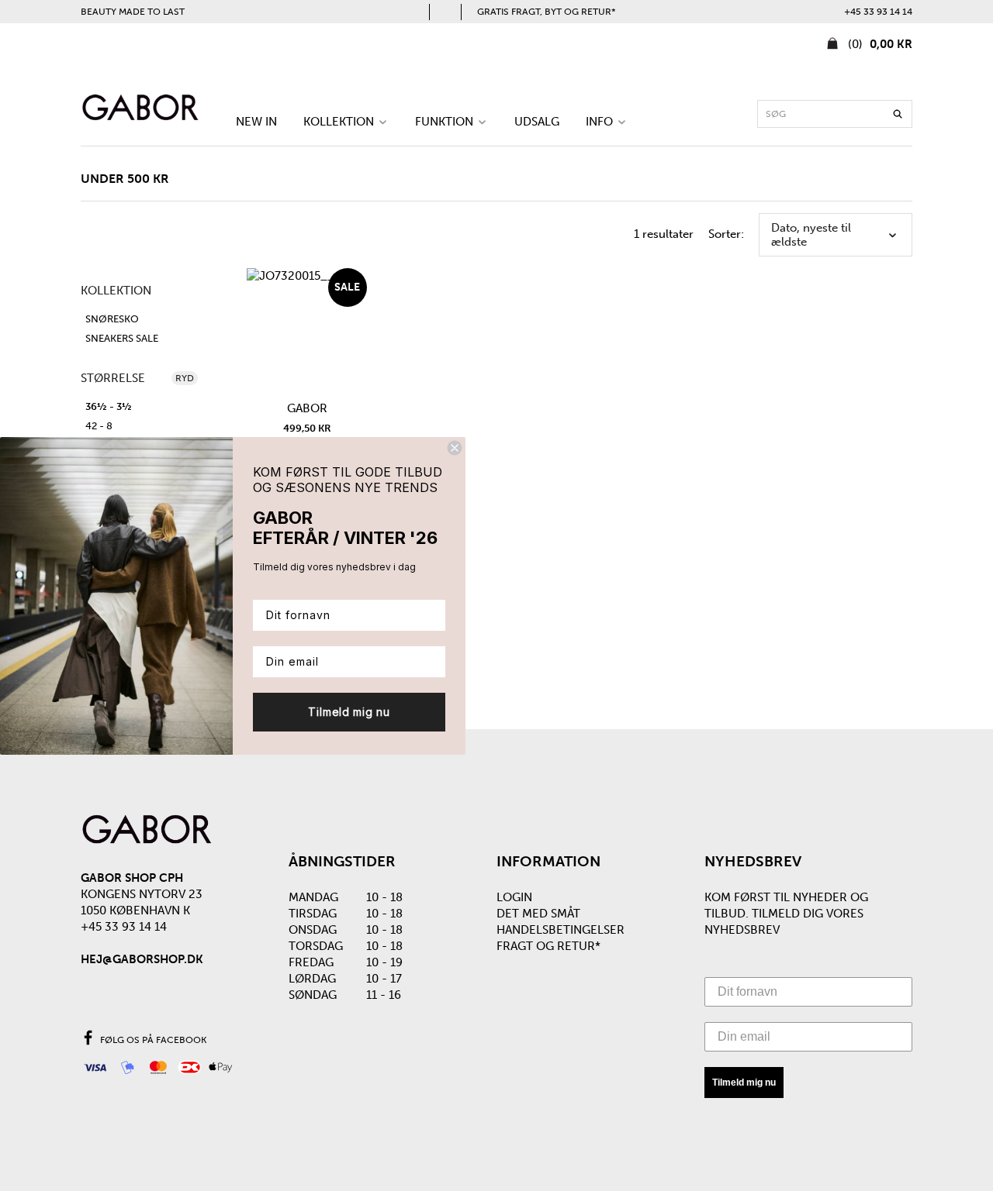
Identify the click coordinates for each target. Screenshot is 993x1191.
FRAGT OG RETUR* (548, 946)
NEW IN (256, 121)
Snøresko (112, 319)
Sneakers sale (121, 338)
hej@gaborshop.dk (142, 959)
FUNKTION (445, 121)
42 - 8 (98, 426)
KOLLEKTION (340, 121)
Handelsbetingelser (560, 930)
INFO (601, 121)
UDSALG (536, 121)
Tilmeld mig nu (744, 1082)
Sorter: (726, 234)
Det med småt (538, 914)
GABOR (307, 408)
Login (514, 897)
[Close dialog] (454, 448)
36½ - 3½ (108, 406)
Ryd (184, 378)
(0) (878, 44)
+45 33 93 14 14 (878, 11)
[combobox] (834, 114)
